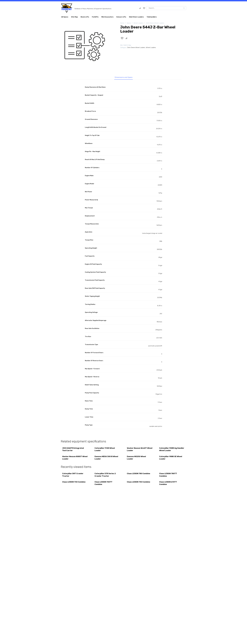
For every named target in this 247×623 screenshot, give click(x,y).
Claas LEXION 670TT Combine (168, 484)
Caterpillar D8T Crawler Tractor (72, 475)
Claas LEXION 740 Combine (138, 483)
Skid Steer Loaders (136, 18)
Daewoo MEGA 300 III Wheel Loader (106, 458)
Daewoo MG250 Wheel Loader (136, 458)
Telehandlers (152, 18)
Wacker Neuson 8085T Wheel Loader (75, 458)
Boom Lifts (85, 18)
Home (122, 24)
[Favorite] (144, 9)
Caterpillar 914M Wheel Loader (105, 450)
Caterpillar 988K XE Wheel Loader (170, 458)
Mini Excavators (107, 18)
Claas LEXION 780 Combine (138, 474)
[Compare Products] (140, 9)
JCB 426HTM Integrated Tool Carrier (73, 450)
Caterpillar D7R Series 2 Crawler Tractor (105, 475)
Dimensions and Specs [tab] (123, 78)
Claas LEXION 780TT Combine (168, 475)
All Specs (64, 18)
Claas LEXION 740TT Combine (103, 484)
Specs (129, 24)
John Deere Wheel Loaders (155, 24)
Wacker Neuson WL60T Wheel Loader (139, 450)
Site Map (74, 18)
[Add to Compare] (126, 39)
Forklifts (95, 18)
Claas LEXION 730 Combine (73, 483)
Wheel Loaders (138, 24)
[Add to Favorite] (122, 39)
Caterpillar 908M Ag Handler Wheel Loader (171, 450)
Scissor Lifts (121, 18)
